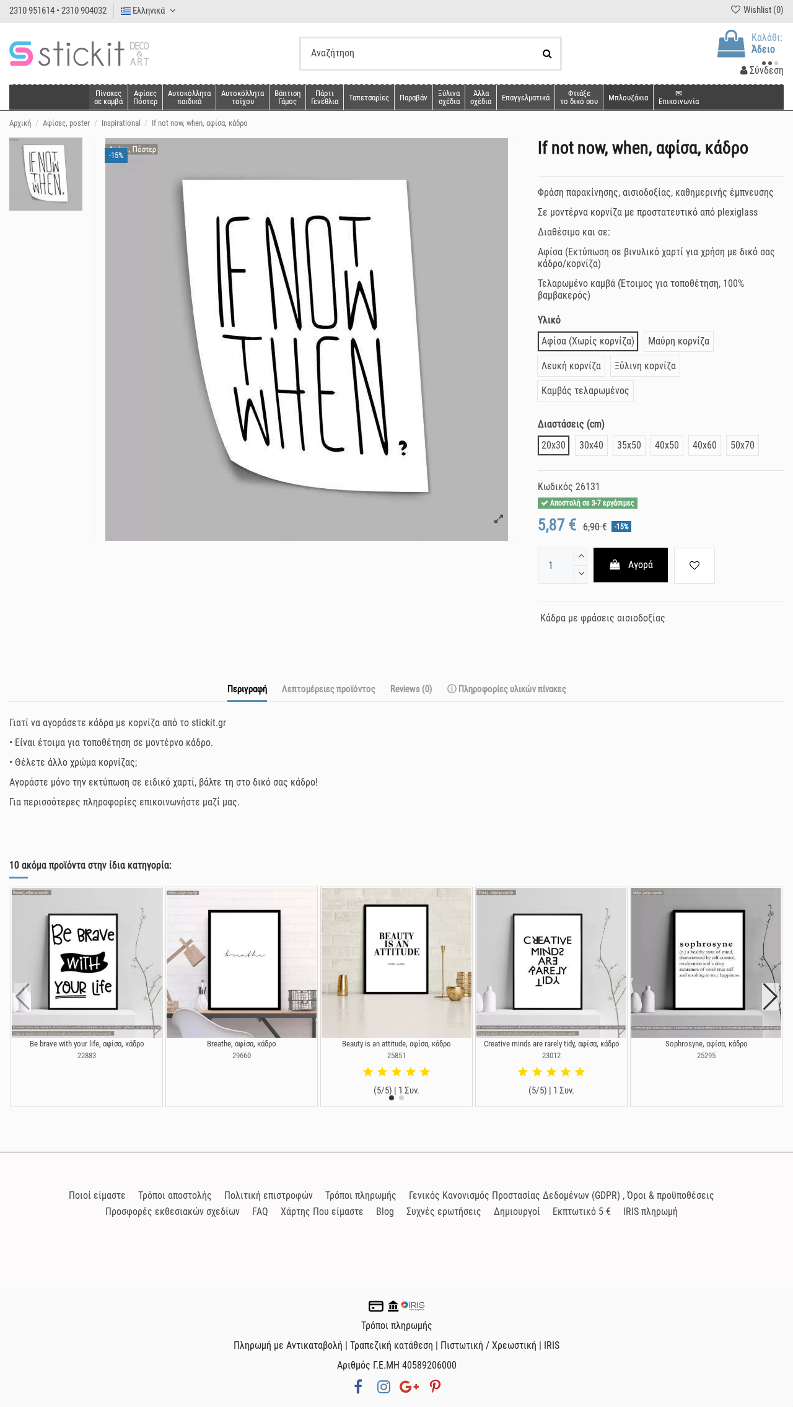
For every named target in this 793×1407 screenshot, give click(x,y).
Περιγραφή (247, 689)
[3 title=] (396, 1072)
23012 (551, 1055)
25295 (706, 1055)
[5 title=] (425, 1072)
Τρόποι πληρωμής (360, 1195)
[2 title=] (382, 1072)
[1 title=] (368, 1072)
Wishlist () (763, 9)
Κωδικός (555, 487)
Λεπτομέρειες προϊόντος (328, 689)
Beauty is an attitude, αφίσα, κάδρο (396, 1043)
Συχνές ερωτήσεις (443, 1211)
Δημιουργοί (517, 1211)
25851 (396, 1055)
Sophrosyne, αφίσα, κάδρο (706, 1043)
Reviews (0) (411, 689)
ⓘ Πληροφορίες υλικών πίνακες (506, 689)
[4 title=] (411, 1072)
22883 (86, 1055)
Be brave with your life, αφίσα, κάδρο (87, 1043)
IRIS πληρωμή (650, 1211)
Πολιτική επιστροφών (268, 1195)
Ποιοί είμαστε (97, 1195)
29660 (241, 1055)
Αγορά (640, 565)
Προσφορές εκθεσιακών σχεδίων (172, 1211)
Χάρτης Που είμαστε (322, 1211)
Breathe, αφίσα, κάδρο (241, 1043)
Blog (385, 1211)
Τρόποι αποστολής (175, 1195)
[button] (480, 97)
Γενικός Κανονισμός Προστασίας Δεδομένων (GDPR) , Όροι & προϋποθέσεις (561, 1195)
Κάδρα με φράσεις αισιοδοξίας (602, 618)
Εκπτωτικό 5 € (582, 1211)
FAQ (260, 1211)
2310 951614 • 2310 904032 (58, 10)
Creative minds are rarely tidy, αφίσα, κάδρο (552, 1043)
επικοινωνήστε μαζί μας (188, 802)
